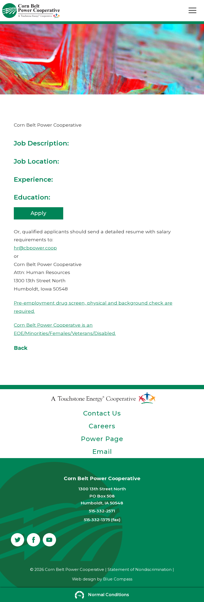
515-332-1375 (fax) (102, 519)
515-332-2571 (102, 510)
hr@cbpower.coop (35, 248)
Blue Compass (117, 579)
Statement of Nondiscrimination (140, 569)
